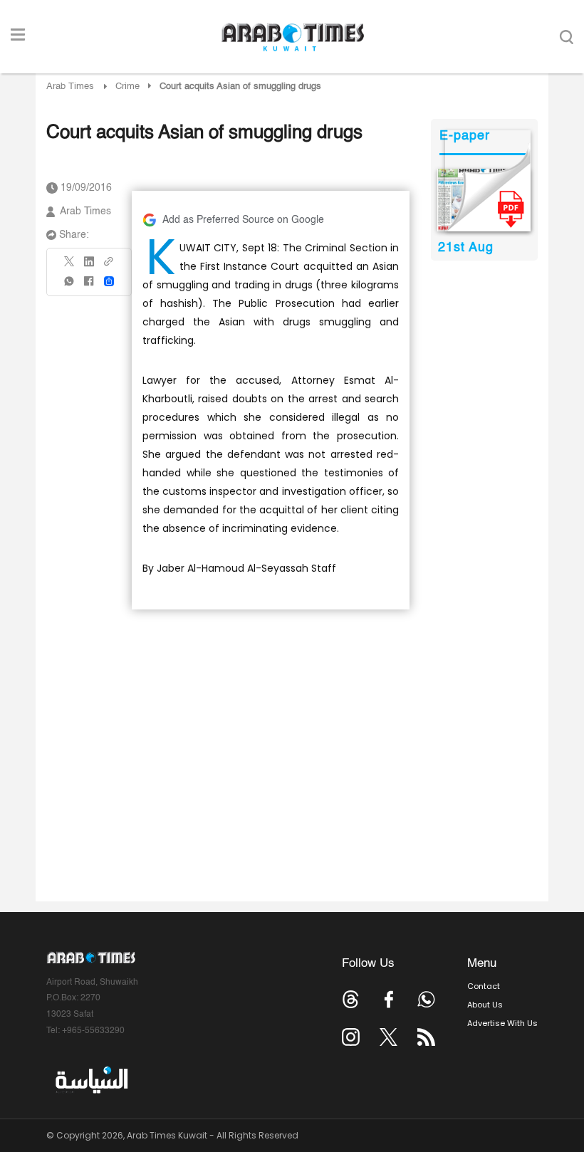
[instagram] (351, 1037)
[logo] (292, 37)
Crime (127, 86)
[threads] (351, 999)
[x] (388, 1037)
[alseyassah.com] (90, 1080)
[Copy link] (109, 266)
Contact (483, 986)
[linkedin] (89, 266)
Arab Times (70, 86)
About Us (485, 1004)
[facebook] (89, 285)
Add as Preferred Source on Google (243, 220)
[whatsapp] (70, 285)
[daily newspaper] (484, 200)
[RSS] (426, 1037)
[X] (70, 266)
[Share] (109, 281)
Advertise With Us (502, 1023)
